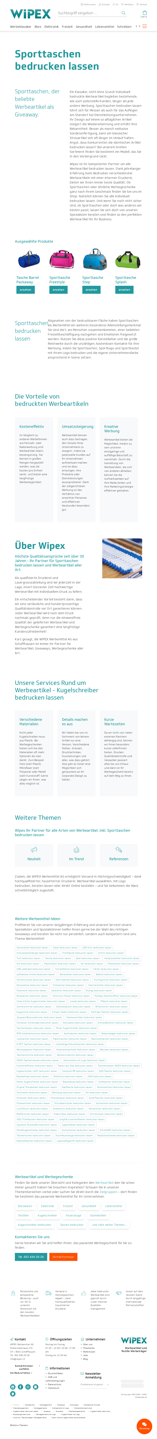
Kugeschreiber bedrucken (34, 1225)
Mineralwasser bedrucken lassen (67, 1098)
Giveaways (61, 1405)
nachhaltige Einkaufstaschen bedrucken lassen (80, 1044)
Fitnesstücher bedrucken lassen (33, 1103)
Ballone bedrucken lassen (109, 974)
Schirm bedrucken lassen (111, 953)
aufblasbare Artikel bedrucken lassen (36, 974)
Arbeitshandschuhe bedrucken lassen (75, 1049)
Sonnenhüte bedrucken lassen (112, 1103)
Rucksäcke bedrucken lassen (78, 1022)
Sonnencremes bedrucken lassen (34, 979)
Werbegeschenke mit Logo (46, 1414)
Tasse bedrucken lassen (65, 947)
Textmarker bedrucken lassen (32, 1092)
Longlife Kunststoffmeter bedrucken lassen (82, 1119)
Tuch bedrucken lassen (28, 958)
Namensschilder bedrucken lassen (84, 1017)
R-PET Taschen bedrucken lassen (34, 1044)
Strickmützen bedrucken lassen (106, 1114)
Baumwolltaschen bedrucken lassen (109, 1038)
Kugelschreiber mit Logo (70, 1414)
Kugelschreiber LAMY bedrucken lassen (37, 1071)
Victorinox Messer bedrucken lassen (71, 996)
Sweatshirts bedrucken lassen (68, 1108)
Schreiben (124, 27)
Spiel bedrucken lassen (88, 958)
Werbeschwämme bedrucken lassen (75, 1055)
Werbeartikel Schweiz (92, 1405)
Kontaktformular (63, 1257)
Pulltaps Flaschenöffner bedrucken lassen (116, 996)
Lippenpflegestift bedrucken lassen (75, 1140)
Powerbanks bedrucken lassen (123, 963)
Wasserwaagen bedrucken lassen (118, 1033)
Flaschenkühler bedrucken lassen (105, 985)
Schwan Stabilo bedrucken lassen (69, 1012)
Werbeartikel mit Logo (60, 1408)
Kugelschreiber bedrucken (100, 1411)
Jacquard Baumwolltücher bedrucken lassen (39, 1017)
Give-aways (74, 1405)
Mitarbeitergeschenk (21, 1408)
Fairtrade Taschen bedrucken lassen (109, 1012)
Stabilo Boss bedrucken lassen (69, 1114)
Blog (85, 1359)
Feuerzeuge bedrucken (22, 1414)
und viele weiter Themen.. (109, 1225)
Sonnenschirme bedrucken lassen (34, 1006)
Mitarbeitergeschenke (77, 1411)
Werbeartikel (104, 1183)
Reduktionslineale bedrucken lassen (116, 1135)
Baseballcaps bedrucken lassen (33, 1076)
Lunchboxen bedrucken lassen (32, 1108)
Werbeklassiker (21, 27)
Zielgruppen (108, 1192)
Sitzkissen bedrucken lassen (31, 1098)
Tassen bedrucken (72, 1225)
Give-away (59, 1411)
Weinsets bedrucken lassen (114, 1049)
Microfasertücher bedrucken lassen (73, 1103)
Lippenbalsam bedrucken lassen (78, 1124)
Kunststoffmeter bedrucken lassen (35, 1065)
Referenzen (89, 1351)
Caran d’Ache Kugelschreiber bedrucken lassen (41, 1001)
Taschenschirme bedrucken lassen (34, 1055)
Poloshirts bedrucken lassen (68, 1076)
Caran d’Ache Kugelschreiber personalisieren (69, 1417)
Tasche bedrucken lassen (58, 958)
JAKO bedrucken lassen (99, 1076)
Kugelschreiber (47, 1215)
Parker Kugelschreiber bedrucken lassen (37, 1081)
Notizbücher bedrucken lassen (104, 1108)
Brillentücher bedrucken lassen (112, 1006)
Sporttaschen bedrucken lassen (80, 1033)
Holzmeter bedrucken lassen (31, 990)
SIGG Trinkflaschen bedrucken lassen (36, 1119)
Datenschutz (54, 1384)
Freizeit (67, 27)
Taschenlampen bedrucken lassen (34, 1028)
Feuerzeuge (73, 1215)
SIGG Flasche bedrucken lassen (115, 1071)
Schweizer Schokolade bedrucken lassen (37, 1022)
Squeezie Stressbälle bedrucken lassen (37, 1124)
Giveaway (47, 1411)
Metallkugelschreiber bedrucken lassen (37, 1130)
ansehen (25, 290)
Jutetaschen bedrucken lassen (32, 1038)
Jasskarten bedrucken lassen (66, 990)
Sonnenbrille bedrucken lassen (32, 947)
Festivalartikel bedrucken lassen (72, 979)
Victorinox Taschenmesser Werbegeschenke (29, 1417)
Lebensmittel (104, 27)
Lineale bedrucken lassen (83, 1001)
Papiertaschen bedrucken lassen (70, 1038)
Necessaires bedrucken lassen (32, 985)
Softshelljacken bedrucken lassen (73, 1006)
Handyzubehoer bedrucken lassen (122, 958)
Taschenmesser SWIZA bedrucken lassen (119, 1065)
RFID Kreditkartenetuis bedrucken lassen (38, 1033)
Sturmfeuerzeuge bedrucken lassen (74, 1135)
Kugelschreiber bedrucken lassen (25, 1411)
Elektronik (51, 27)
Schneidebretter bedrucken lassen (116, 1022)
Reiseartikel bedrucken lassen (32, 996)
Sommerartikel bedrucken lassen (114, 1087)
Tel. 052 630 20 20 (31, 1257)
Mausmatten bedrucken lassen (60, 963)
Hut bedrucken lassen (28, 963)
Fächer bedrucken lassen (106, 969)
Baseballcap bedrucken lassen (78, 1081)
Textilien (23, 1215)
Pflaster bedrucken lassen (114, 1001)
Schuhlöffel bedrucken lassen (115, 1130)
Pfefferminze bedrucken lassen (33, 1114)
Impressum (53, 1388)
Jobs (85, 1355)
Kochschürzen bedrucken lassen (78, 1130)
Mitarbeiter (89, 1348)
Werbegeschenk (46, 1405)
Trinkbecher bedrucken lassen (68, 985)
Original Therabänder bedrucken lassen (37, 1087)
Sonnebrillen (98, 1215)
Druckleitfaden (55, 1373)
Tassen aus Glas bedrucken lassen (75, 1065)
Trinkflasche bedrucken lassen (77, 953)
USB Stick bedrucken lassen (96, 947)
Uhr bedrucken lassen (92, 963)
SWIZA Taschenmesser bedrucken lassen (38, 1060)
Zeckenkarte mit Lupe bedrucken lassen (84, 1060)
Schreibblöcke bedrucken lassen (72, 969)
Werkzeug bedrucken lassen (66, 1092)
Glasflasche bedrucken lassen (77, 1087)
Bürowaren (25, 1206)
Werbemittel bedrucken (83, 1408)
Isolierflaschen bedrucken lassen (106, 1098)
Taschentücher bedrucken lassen (34, 1135)
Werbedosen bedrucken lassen (75, 974)
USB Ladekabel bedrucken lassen (34, 969)
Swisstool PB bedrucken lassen (78, 1071)
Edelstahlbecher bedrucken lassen (34, 1140)
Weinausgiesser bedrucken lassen (34, 1049)
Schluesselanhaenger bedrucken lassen (37, 953)
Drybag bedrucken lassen (99, 990)
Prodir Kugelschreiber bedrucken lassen (76, 1028)
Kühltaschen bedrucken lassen (114, 1081)
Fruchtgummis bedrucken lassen (111, 979)
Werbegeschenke (40, 1408)
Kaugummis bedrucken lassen (32, 1012)
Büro (38, 27)
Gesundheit (84, 27)
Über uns (88, 1344)
